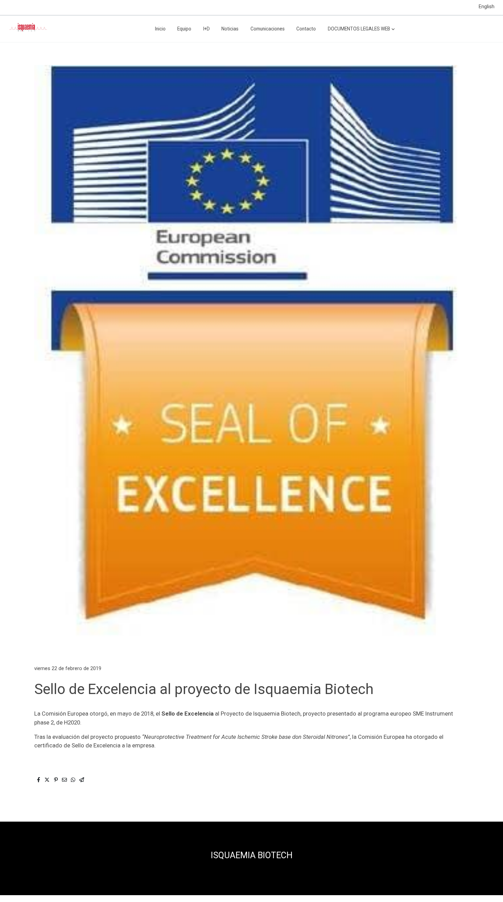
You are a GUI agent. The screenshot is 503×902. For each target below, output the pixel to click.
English (486, 6)
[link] (27, 28)
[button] (361, 29)
